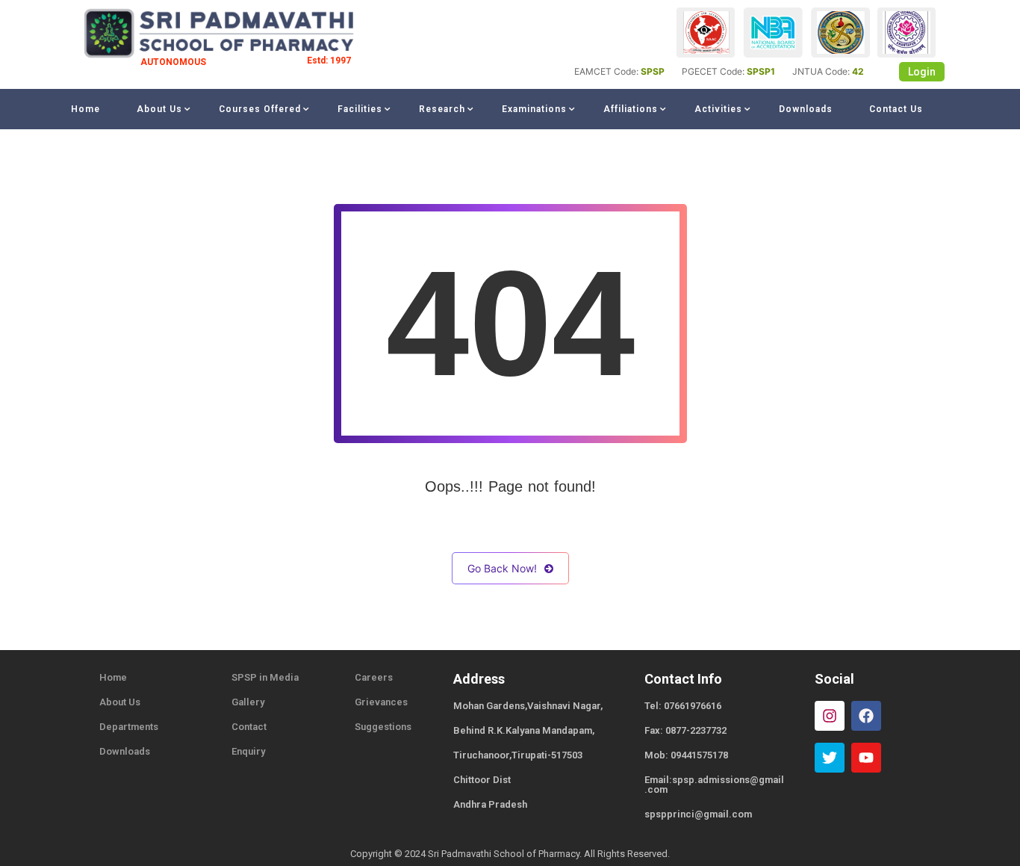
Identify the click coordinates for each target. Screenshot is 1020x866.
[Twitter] (830, 758)
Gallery (247, 702)
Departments (128, 726)
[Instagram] (830, 716)
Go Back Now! (502, 568)
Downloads (806, 109)
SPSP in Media (265, 677)
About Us (159, 109)
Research (442, 109)
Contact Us (896, 109)
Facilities (360, 109)
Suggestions (383, 726)
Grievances (381, 702)
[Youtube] (866, 758)
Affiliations (630, 109)
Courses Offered (260, 109)
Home (85, 109)
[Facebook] (866, 716)
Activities (718, 109)
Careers (374, 677)
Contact (249, 726)
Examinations (534, 109)
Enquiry (248, 751)
